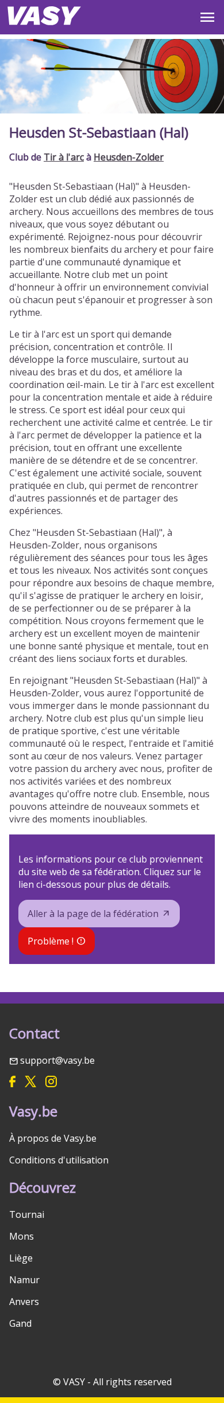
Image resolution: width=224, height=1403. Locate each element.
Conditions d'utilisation (59, 1160)
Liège (21, 1258)
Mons (21, 1236)
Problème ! (51, 941)
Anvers (24, 1301)
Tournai (26, 1214)
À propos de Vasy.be (52, 1138)
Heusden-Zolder (129, 157)
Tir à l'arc (64, 157)
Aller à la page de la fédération (93, 913)
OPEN (207, 17)
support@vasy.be (57, 1060)
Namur (24, 1279)
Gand (20, 1323)
